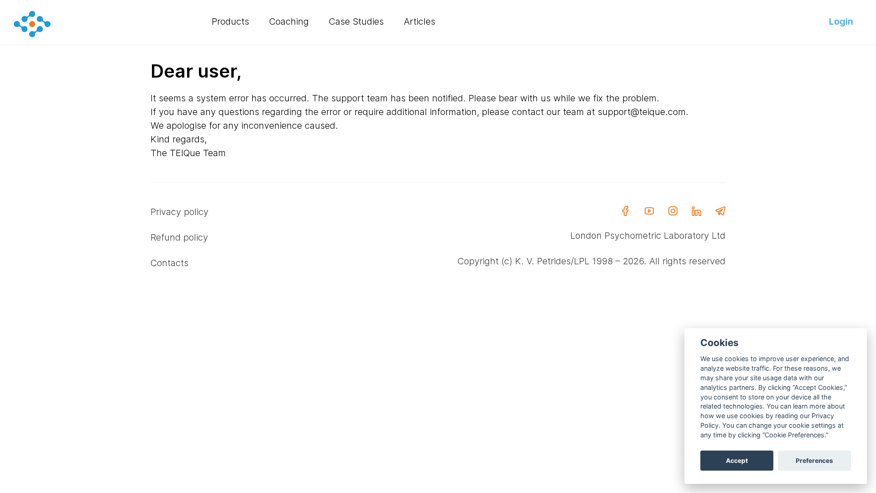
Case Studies (356, 21)
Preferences (814, 460)
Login (841, 21)
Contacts (169, 262)
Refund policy (179, 237)
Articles (419, 21)
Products (230, 21)
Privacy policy (180, 211)
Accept (737, 460)
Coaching (289, 21)
